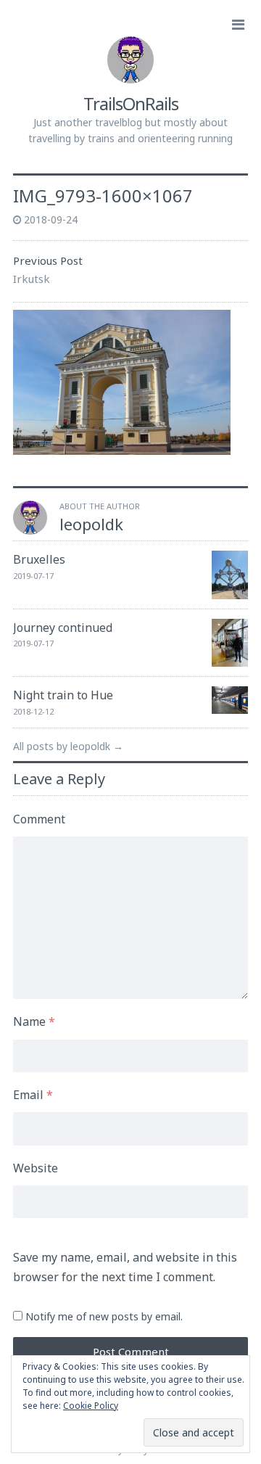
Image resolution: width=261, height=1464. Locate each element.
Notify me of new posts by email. (104, 1316)
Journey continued (62, 628)
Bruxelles (39, 559)
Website (35, 1168)
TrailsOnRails (130, 103)
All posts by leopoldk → (68, 746)
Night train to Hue (63, 695)
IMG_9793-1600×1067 (103, 195)
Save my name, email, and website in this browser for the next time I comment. (125, 1267)
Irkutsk (31, 278)
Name (34, 1021)
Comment (39, 819)
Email (33, 1095)
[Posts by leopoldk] (30, 530)
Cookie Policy (90, 1405)
